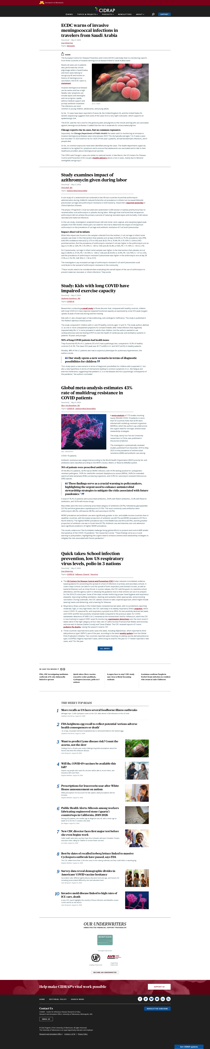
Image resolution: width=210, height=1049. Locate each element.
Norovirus (94, 574)
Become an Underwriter (105, 972)
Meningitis (71, 46)
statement (66, 83)
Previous (61, 669)
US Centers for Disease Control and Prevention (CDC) (90, 581)
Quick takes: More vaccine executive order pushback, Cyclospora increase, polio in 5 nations (86, 678)
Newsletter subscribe (157, 1009)
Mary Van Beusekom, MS (70, 405)
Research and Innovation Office (50, 1034)
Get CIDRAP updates (189, 1047)
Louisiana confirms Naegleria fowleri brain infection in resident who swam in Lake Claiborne (155, 677)
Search (153, 14)
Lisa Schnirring (67, 43)
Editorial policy (58, 999)
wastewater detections (118, 619)
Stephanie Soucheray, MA (70, 298)
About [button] (139, 14)
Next (64, 669)
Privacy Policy (83, 1034)
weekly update (126, 633)
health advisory (100, 158)
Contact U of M (69, 1034)
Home (42, 999)
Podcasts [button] (107, 14)
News (70, 14)
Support (164, 14)
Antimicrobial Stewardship (77, 191)
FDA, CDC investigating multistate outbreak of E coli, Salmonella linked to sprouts (53, 677)
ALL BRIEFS (105, 648)
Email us (46, 1019)
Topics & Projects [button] (86, 14)
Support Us (159, 987)
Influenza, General (82, 574)
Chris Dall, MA (66, 188)
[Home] (105, 9)
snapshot (138, 608)
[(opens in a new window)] (51, 2)
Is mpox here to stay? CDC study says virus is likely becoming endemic (120, 677)
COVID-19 (70, 301)
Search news (77, 999)
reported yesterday (134, 203)
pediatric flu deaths (72, 627)
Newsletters (125, 14)
